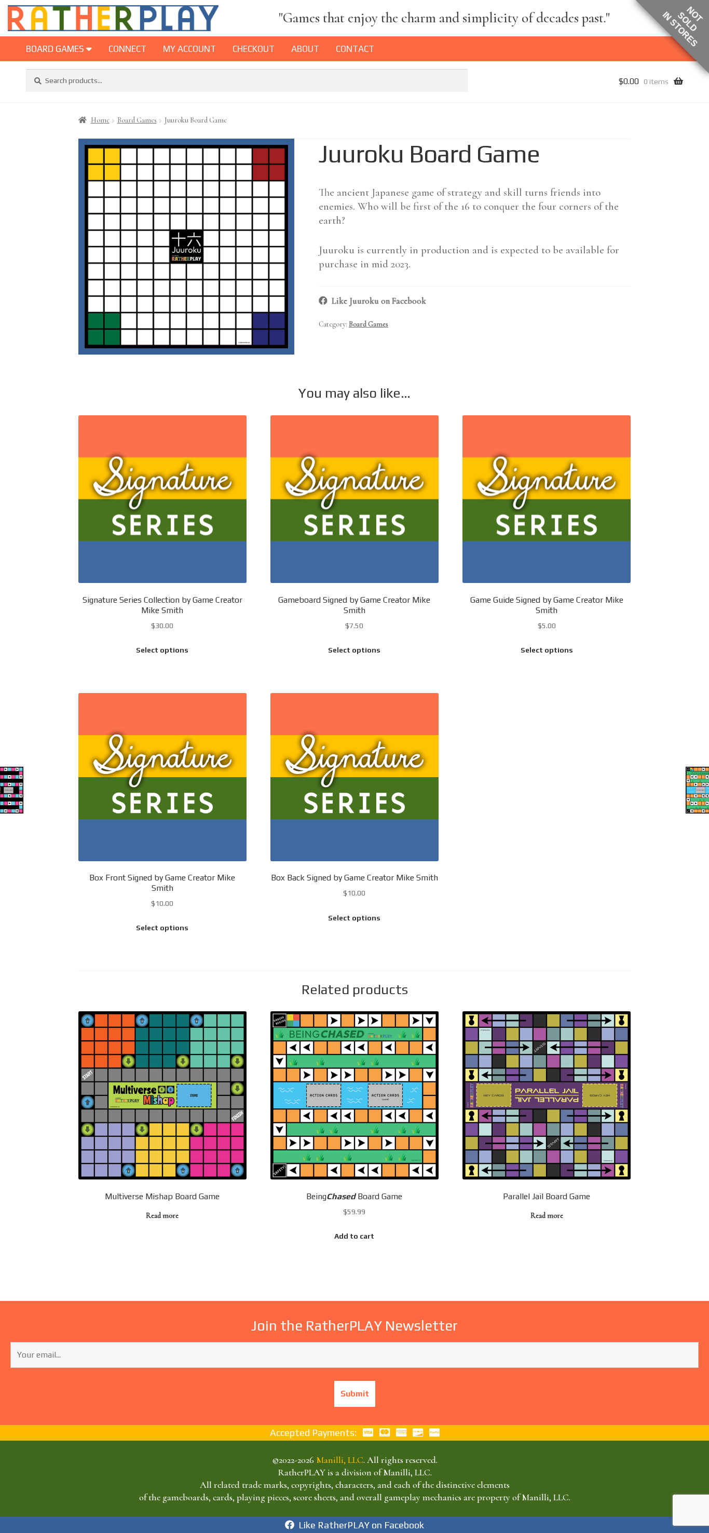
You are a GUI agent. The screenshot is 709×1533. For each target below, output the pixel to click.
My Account (189, 49)
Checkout (254, 49)
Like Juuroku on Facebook (377, 300)
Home (100, 120)
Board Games (137, 120)
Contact (355, 49)
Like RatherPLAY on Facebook (359, 1524)
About (305, 49)
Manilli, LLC (339, 1460)
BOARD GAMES (56, 49)
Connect (127, 49)
